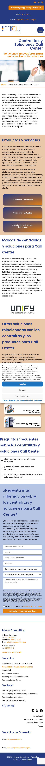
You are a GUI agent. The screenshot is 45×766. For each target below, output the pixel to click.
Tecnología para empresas (14, 690)
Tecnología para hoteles (12, 697)
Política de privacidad (25, 400)
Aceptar (22, 384)
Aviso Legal (38, 400)
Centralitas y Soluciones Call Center (17, 667)
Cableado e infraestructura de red (17, 663)
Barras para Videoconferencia (15, 677)
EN (42, 2)
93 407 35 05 (24, 14)
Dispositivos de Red (10, 673)
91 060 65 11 (9, 648)
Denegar (22, 390)
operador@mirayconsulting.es (18, 747)
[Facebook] (41, 710)
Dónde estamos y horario (12, 652)
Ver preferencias (22, 396)
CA (38, 2)
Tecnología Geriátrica (11, 680)
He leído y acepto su (23, 606)
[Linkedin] (33, 710)
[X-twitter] (37, 710)
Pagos (40, 726)
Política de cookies (9, 400)
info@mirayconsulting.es (25, 19)
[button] (40, 30)
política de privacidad (32, 606)
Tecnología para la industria (14, 700)
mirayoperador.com (14, 739)
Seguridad (6, 670)
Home (3, 84)
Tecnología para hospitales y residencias (19, 694)
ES (35, 2)
